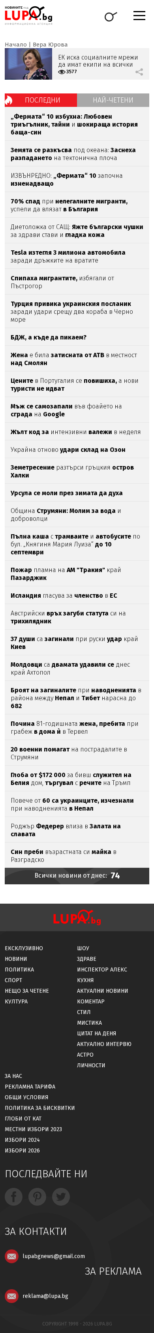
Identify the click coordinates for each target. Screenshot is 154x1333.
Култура (16, 1001)
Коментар (91, 1001)
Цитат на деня (96, 1033)
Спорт (13, 980)
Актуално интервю (104, 1044)
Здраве (86, 959)
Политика (19, 969)
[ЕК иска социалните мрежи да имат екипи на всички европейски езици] (28, 64)
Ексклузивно (24, 948)
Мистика (89, 1023)
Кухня (85, 980)
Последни (42, 100)
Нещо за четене (27, 991)
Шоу (83, 948)
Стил (84, 1012)
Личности (91, 1065)
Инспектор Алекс (102, 969)
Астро (85, 1054)
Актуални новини (102, 991)
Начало (16, 44)
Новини (16, 959)
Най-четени (113, 100)
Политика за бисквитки (40, 1108)
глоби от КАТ (23, 1118)
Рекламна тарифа (30, 1086)
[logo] (28, 15)
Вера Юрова (50, 44)
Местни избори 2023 (33, 1129)
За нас (13, 1076)
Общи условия (27, 1097)
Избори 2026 (22, 1150)
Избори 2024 (22, 1140)
